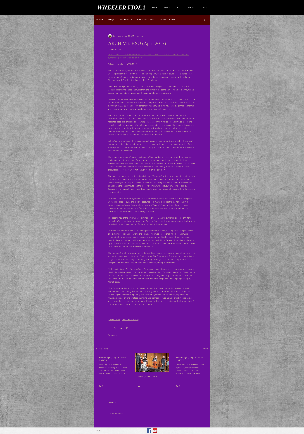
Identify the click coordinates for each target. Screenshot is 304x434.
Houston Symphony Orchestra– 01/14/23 (112, 359)
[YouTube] (155, 430)
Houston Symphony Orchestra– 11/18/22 (189, 359)
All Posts (99, 20)
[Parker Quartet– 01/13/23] (152, 362)
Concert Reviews (125, 20)
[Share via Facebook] (109, 328)
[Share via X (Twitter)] (115, 328)
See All (205, 349)
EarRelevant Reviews (167, 20)
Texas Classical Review (145, 20)
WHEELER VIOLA (121, 7)
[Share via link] (127, 328)
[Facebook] (149, 430)
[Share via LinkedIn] (121, 328)
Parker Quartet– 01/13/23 (149, 376)
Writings (111, 20)
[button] (205, 20)
